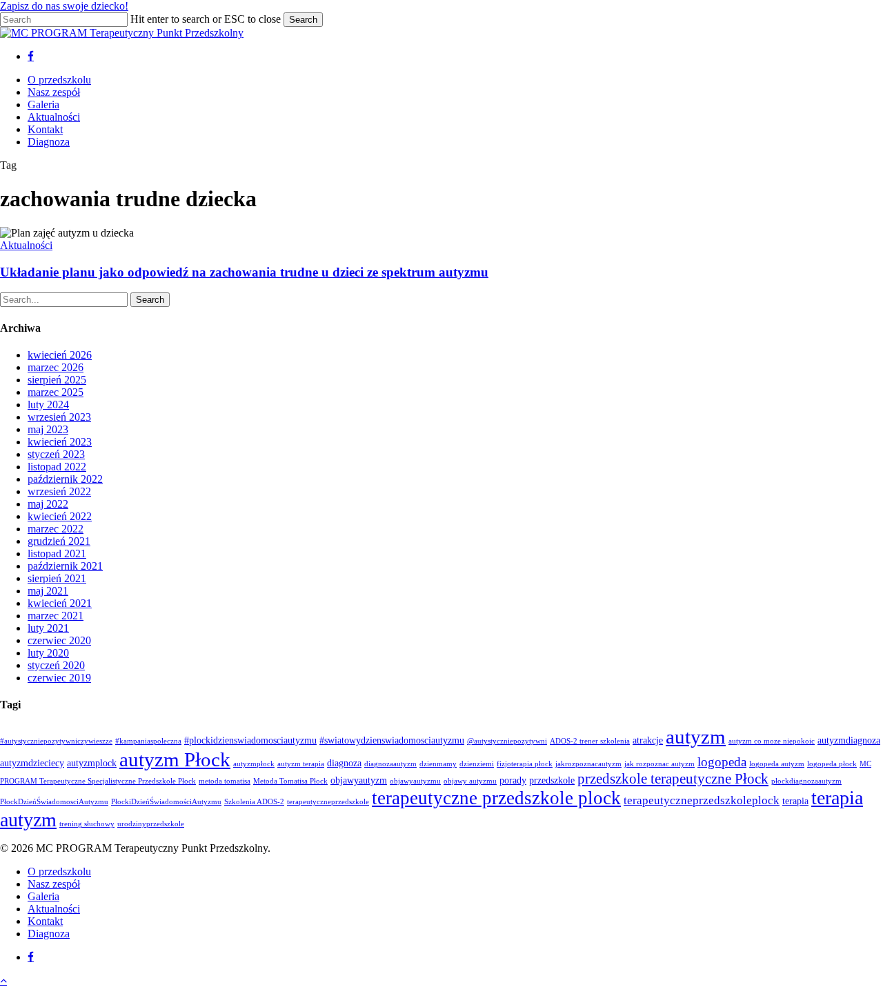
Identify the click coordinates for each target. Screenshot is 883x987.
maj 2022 (48, 504)
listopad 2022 (57, 466)
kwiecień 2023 (60, 442)
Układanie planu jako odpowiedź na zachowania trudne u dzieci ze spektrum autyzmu (244, 272)
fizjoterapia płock (525, 764)
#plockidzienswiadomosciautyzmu (250, 740)
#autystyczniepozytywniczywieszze (56, 741)
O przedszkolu (59, 871)
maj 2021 (48, 591)
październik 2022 (65, 479)
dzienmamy (438, 764)
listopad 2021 (57, 553)
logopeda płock (832, 764)
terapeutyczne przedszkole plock (496, 798)
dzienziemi (476, 764)
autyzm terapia (300, 764)
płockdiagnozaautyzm (806, 781)
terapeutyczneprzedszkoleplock (702, 800)
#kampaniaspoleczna (148, 741)
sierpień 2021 (57, 578)
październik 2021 (65, 566)
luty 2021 (48, 628)
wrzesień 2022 (59, 491)
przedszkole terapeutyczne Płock (672, 778)
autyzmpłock (254, 764)
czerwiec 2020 (59, 640)
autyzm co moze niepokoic (771, 741)
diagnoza (344, 762)
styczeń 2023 (56, 454)
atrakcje (648, 740)
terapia (795, 800)
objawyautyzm (358, 780)
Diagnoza (49, 933)
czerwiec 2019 (59, 678)
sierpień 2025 (57, 380)
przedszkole (552, 780)
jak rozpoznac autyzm (659, 764)
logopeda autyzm (776, 764)
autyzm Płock (174, 759)
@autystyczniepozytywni (507, 741)
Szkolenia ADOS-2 (254, 802)
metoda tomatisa (224, 781)
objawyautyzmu (415, 781)
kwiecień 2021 (60, 603)
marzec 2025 (55, 392)
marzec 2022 (55, 529)
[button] (3, 980)
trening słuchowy (87, 824)
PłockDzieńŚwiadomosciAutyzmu (54, 802)
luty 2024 (48, 404)
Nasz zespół (54, 884)
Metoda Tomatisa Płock (290, 781)
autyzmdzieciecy (32, 762)
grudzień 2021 (59, 541)
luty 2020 (48, 653)
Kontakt (45, 921)
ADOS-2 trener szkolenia (590, 741)
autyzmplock (92, 762)
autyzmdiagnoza (848, 740)
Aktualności (26, 245)
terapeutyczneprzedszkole (328, 802)
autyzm (696, 737)
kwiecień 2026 (60, 355)
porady (512, 780)
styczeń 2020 (56, 665)
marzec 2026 (55, 367)
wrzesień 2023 (59, 417)
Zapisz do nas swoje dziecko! (64, 6)
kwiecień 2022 (60, 516)
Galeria (43, 896)
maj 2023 (48, 429)
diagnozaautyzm (390, 764)
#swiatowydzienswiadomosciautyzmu (391, 740)
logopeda (721, 762)
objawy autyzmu (470, 781)
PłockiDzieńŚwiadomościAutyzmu (166, 802)
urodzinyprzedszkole (150, 824)
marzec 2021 (55, 615)
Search (303, 19)
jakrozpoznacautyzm (588, 764)
